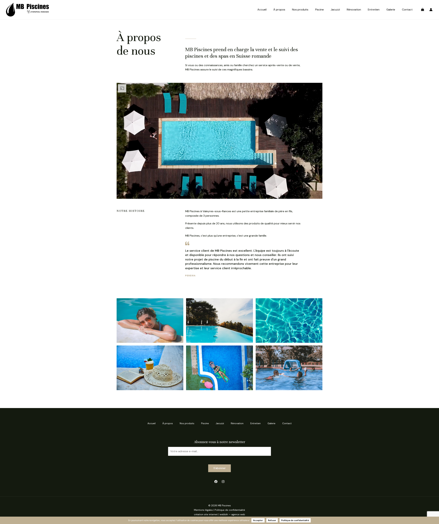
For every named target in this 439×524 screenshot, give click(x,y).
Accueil (261, 9)
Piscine (319, 9)
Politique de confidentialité (230, 509)
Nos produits (300, 9)
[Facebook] (215, 481)
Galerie (390, 9)
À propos (279, 9)
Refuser (272, 520)
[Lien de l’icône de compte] (430, 9)
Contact (407, 9)
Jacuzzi (335, 9)
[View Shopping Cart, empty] (422, 10)
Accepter (258, 520)
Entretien (373, 9)
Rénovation (354, 9)
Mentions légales (203, 509)
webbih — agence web (232, 514)
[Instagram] (223, 481)
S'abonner (219, 468)
